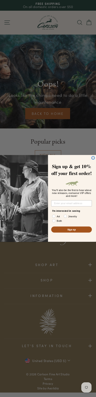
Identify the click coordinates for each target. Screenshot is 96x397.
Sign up (71, 229)
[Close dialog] (93, 157)
